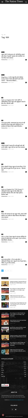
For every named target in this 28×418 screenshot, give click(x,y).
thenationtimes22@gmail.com (17, 399)
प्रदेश (2, 211)
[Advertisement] (14, 19)
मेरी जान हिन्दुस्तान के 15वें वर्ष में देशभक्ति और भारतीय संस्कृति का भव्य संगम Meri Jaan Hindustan (17, 290)
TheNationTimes (4, 59)
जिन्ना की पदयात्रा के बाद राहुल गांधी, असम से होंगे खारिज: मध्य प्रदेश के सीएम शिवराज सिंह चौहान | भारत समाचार (14, 215)
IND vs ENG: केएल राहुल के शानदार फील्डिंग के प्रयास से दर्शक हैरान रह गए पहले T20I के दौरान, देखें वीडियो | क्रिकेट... (13, 238)
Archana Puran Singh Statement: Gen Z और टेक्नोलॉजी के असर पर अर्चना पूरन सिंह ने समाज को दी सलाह (18, 304)
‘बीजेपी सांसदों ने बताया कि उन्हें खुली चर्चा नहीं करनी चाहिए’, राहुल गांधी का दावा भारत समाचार (13, 146)
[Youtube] (15, 409)
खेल (2, 97)
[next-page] (11, 271)
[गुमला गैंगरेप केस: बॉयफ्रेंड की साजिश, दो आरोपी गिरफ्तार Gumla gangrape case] (5, 329)
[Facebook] (12, 409)
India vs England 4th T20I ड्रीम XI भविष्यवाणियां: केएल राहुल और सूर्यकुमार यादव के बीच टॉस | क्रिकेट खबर (13, 101)
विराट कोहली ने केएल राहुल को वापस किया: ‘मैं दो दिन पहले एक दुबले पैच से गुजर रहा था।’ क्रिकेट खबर (13, 168)
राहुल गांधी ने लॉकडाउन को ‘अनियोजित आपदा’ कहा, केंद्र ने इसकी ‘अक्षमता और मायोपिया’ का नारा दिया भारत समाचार (13, 56)
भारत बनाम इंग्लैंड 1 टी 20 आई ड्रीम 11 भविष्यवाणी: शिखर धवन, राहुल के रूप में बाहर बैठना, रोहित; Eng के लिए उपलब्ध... (13, 261)
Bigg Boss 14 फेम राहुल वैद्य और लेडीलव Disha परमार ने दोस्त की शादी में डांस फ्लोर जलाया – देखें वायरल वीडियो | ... (12, 78)
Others (3, 52)
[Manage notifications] (3, 415)
